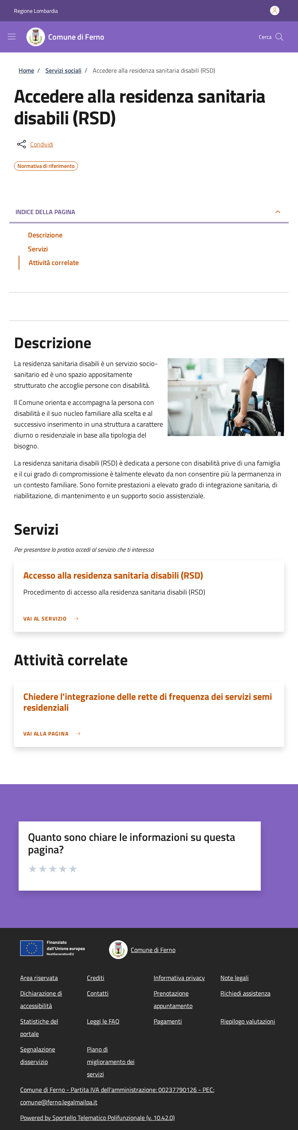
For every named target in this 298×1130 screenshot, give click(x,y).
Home (26, 70)
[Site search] (279, 37)
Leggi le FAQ (103, 1021)
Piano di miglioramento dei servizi (111, 1062)
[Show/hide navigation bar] (12, 36)
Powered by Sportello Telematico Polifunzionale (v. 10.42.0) (97, 1117)
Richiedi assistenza (245, 993)
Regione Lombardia (36, 11)
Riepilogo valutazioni (247, 1021)
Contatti (98, 993)
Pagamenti (168, 1021)
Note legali (234, 977)
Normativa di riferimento (45, 165)
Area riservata (39, 977)
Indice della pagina (45, 211)
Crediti (95, 977)
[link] (52, 618)
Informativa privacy (179, 977)
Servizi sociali (63, 70)
